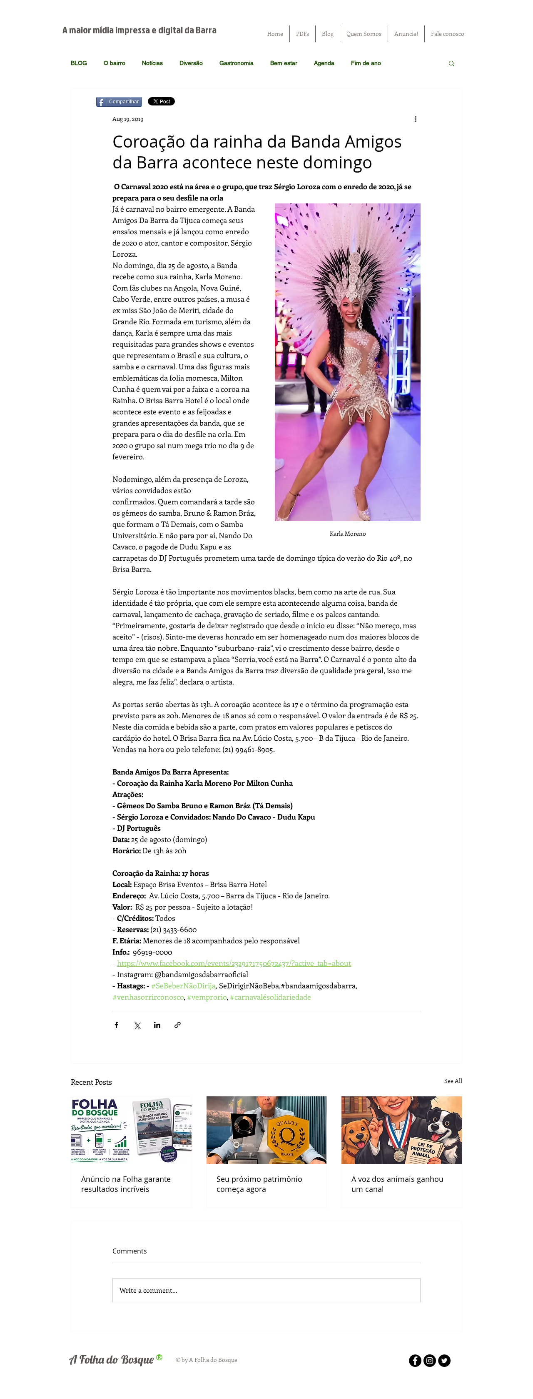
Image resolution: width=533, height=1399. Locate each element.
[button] (452, 63)
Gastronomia (236, 63)
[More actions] (416, 118)
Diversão (191, 63)
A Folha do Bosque (111, 1359)
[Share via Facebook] (116, 1025)
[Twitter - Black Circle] (444, 1360)
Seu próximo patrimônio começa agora (259, 1184)
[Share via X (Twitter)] (137, 1025)
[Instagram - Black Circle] (429, 1360)
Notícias (152, 63)
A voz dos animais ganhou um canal (397, 1184)
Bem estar (283, 63)
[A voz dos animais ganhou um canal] (401, 1130)
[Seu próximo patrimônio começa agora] (267, 1130)
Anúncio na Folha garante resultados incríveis (126, 1184)
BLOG (79, 63)
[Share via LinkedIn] (157, 1025)
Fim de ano (366, 63)
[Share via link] (178, 1025)
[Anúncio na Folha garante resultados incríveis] (131, 1130)
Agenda (324, 63)
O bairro (114, 63)
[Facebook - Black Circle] (415, 1360)
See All (453, 1081)
